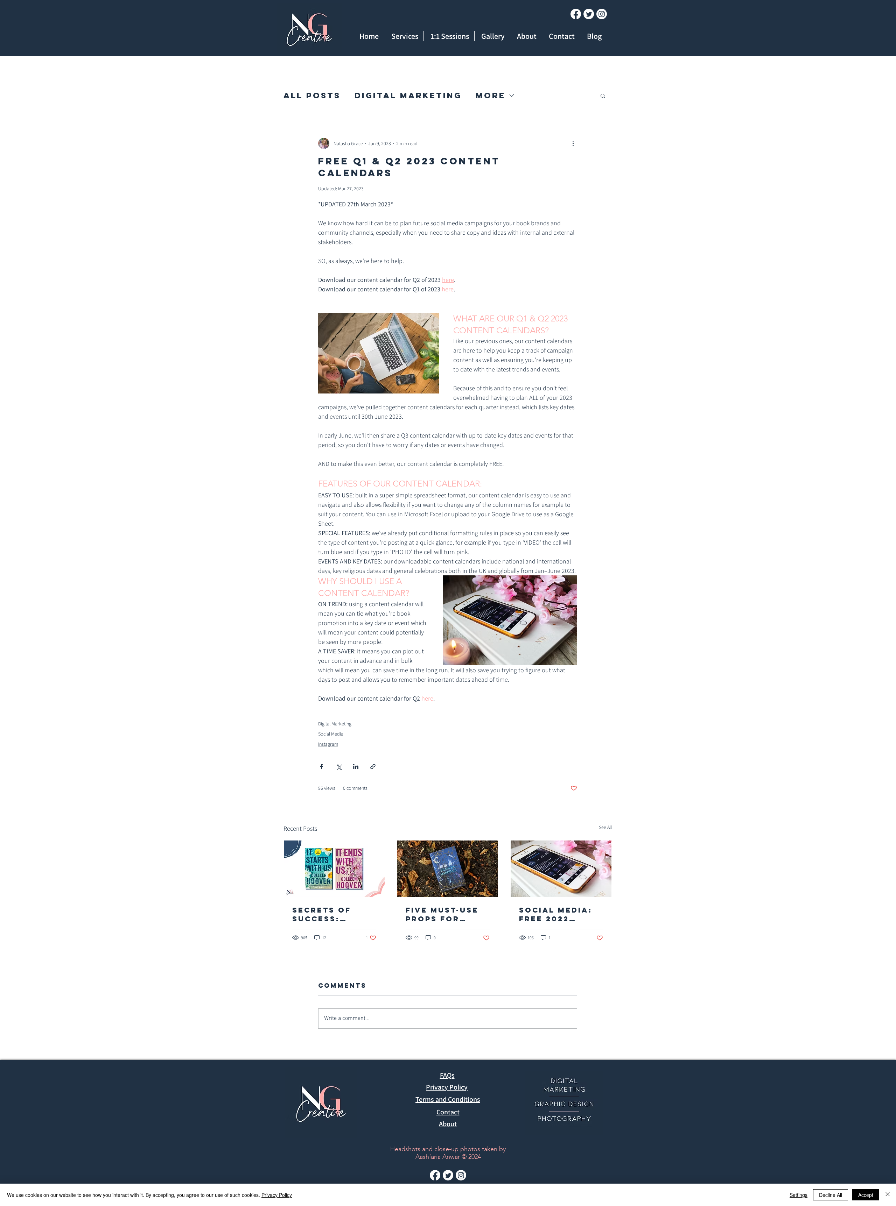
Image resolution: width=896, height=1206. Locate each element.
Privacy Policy (276, 1194)
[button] (603, 95)
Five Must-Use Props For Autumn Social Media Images (445, 914)
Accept (865, 1194)
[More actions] (573, 143)
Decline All (830, 1194)
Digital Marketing (408, 95)
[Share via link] (373, 766)
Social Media (330, 734)
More (490, 95)
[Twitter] (588, 14)
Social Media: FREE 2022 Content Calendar (555, 914)
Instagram (328, 744)
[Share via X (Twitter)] (338, 766)
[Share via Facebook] (321, 766)
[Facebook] (575, 14)
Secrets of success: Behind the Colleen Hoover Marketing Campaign (321, 914)
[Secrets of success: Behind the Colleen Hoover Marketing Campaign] (334, 868)
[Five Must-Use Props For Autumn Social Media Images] (447, 868)
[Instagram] (601, 14)
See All (605, 827)
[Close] (887, 1194)
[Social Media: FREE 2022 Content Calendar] (561, 868)
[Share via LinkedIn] (355, 766)
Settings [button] (798, 1194)
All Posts (312, 95)
